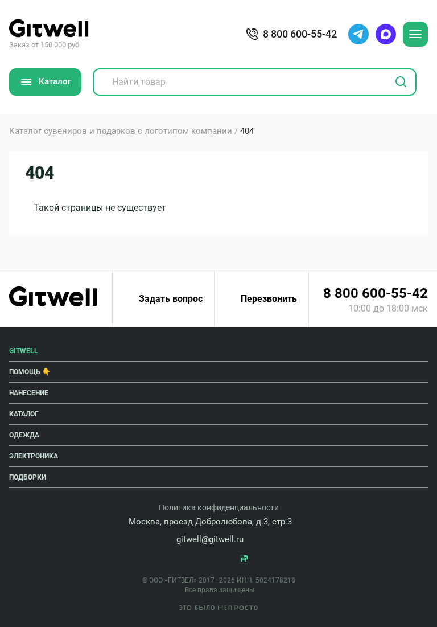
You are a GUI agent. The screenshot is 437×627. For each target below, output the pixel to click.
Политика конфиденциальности (219, 507)
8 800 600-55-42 (375, 293)
